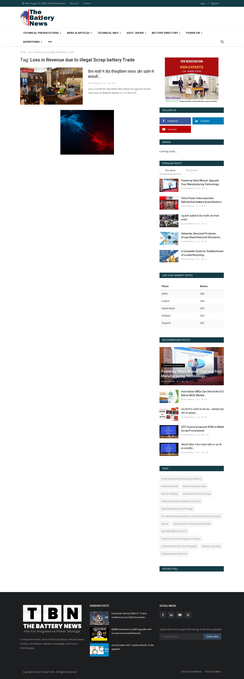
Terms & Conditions (191, 671)
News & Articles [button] (78, 32)
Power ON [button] (193, 32)
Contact (87, 3)
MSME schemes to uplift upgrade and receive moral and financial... (131, 631)
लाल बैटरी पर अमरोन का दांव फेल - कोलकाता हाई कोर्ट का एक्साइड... (202, 411)
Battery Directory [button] (165, 32)
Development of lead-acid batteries (192, 523)
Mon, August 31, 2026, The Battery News (45, 3)
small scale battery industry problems (181, 478)
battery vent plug (211, 546)
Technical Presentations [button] (41, 32)
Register (215, 3)
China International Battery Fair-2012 (180, 501)
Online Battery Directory (174, 553)
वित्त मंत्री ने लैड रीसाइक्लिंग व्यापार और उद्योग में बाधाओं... (121, 74)
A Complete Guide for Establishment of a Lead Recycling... (202, 253)
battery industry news (194, 486)
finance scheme (169, 486)
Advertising (31, 41)
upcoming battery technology (177, 508)
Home (23, 52)
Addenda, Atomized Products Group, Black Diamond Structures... (201, 235)
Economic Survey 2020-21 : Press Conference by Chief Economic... (129, 615)
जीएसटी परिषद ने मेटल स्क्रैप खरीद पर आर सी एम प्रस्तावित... (201, 446)
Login (202, 3)
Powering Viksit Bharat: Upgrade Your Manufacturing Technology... (201, 182)
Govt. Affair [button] (135, 32)
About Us (74, 3)
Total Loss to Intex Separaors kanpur (180, 538)
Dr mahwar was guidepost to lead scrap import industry (190, 516)
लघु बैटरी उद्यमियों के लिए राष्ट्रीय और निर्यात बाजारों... (200, 217)
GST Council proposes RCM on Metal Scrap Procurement (202, 428)
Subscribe (212, 636)
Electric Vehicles (169, 493)
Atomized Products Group (197, 493)
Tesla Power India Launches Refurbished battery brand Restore (201, 200)
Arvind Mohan (95, 83)
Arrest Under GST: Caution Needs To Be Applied (132, 647)
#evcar (164, 523)
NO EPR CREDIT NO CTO (174, 531)
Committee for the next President (179, 546)
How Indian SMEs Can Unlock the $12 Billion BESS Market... (202, 393)
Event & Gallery (213, 671)
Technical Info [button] (108, 32)
